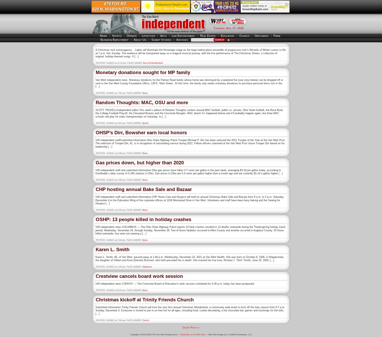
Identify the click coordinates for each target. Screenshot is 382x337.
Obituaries (261, 35)
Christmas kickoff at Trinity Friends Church (145, 299)
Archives (182, 39)
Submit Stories (161, 39)
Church (244, 35)
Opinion (132, 35)
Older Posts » (191, 327)
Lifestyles (148, 35)
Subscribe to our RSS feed (192, 334)
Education (227, 35)
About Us (140, 39)
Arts (163, 35)
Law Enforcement (183, 35)
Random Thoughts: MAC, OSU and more (142, 102)
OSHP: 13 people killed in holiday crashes (143, 219)
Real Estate (208, 35)
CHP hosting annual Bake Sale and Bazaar (144, 189)
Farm (277, 35)
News (103, 35)
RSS (233, 40)
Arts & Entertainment (153, 63)
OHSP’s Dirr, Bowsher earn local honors (141, 132)
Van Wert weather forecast (270, 28)
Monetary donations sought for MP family (143, 72)
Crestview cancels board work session (139, 276)
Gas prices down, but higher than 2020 (140, 162)
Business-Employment (114, 39)
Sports (117, 35)
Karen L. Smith (113, 249)
